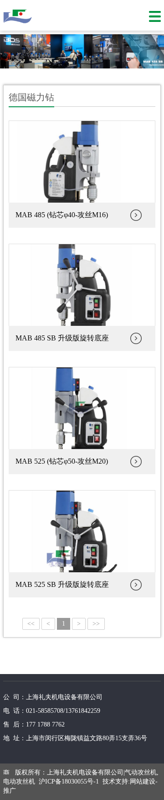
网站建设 (142, 781)
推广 (9, 790)
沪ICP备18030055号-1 (69, 781)
